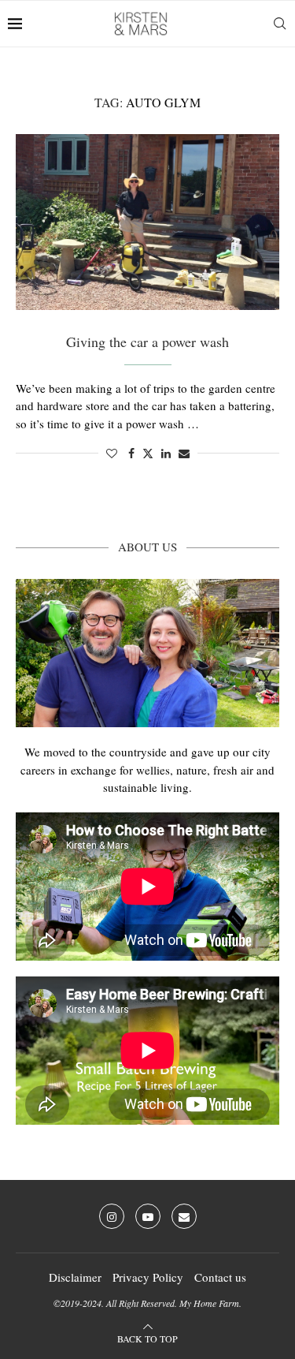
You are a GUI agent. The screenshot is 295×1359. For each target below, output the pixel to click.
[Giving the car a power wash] (147, 222)
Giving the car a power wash (147, 341)
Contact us (220, 1277)
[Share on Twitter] (147, 453)
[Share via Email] (184, 453)
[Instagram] (111, 1216)
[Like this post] (111, 453)
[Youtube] (147, 1216)
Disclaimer (75, 1277)
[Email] (184, 1216)
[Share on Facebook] (131, 453)
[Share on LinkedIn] (166, 453)
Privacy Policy (147, 1277)
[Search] (279, 24)
